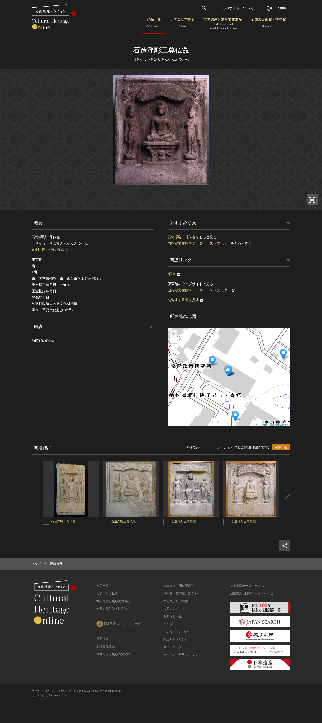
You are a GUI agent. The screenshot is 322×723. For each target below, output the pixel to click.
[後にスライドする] (285, 494)
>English (279, 8)
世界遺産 (102, 638)
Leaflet (257, 424)
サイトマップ (172, 647)
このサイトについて (237, 8)
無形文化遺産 (105, 646)
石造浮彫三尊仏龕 (182, 237)
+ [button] (173, 333)
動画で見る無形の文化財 (113, 654)
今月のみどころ (174, 608)
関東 (51, 250)
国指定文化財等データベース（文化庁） (199, 243)
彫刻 (35, 250)
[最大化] (173, 349)
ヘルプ (168, 624)
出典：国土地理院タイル (276, 424)
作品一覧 (153, 23)
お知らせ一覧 (172, 616)
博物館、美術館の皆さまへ (181, 593)
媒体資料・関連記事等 (178, 585)
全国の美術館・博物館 (268, 23)
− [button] (173, 340)
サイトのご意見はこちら (180, 654)
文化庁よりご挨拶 (175, 601)
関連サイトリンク (175, 639)
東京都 (62, 250)
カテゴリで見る (182, 23)
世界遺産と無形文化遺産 (222, 24)
